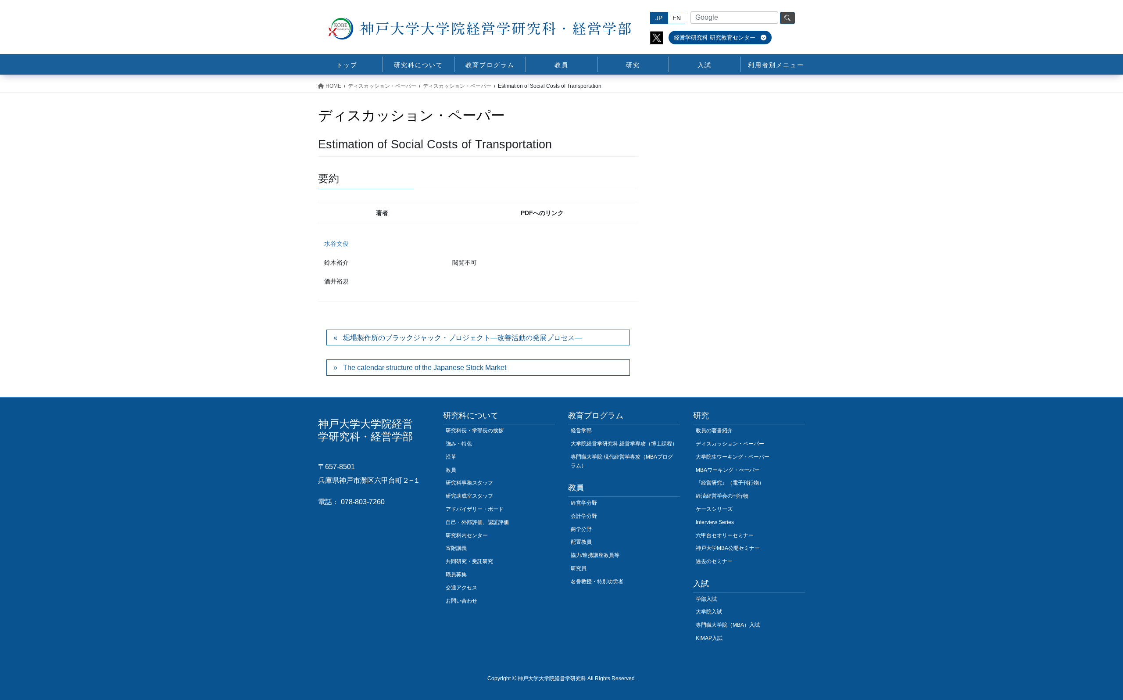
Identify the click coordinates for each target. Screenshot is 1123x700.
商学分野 (581, 529)
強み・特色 (459, 444)
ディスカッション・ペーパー (730, 444)
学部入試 (706, 599)
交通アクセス (461, 588)
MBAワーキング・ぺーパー (728, 470)
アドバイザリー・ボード (475, 509)
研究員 (579, 568)
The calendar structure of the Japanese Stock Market (424, 367)
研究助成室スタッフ (469, 496)
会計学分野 (584, 516)
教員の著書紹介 (714, 430)
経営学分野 (584, 503)
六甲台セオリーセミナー (725, 535)
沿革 (451, 457)
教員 (451, 470)
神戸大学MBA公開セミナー (728, 548)
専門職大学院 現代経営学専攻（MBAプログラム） (622, 461)
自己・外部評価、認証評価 (477, 522)
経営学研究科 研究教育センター (715, 37)
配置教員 (581, 542)
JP (658, 18)
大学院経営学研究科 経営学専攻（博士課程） (624, 444)
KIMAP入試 (709, 638)
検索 (787, 18)
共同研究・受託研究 (469, 561)
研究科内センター (467, 535)
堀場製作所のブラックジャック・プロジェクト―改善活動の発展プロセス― (462, 337)
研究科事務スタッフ (469, 483)
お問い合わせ (461, 601)
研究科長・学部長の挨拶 (475, 430)
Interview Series (715, 522)
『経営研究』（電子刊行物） (730, 483)
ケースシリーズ (714, 509)
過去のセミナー (714, 561)
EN (676, 18)
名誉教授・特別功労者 (597, 581)
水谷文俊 (336, 243)
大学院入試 (709, 612)
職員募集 (456, 574)
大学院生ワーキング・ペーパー (732, 457)
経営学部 (581, 430)
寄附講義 (456, 548)
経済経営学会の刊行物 (722, 496)
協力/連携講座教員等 (595, 555)
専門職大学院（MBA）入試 (728, 625)
